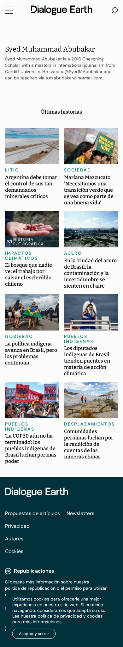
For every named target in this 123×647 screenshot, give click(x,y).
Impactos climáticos (21, 255)
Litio (12, 170)
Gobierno (19, 336)
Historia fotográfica (28, 241)
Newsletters (80, 513)
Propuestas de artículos (32, 513)
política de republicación (30, 588)
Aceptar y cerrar (34, 633)
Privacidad (17, 526)
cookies (94, 616)
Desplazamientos (89, 424)
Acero (73, 253)
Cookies (14, 551)
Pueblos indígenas (78, 338)
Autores (14, 538)
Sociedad (77, 170)
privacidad (71, 616)
